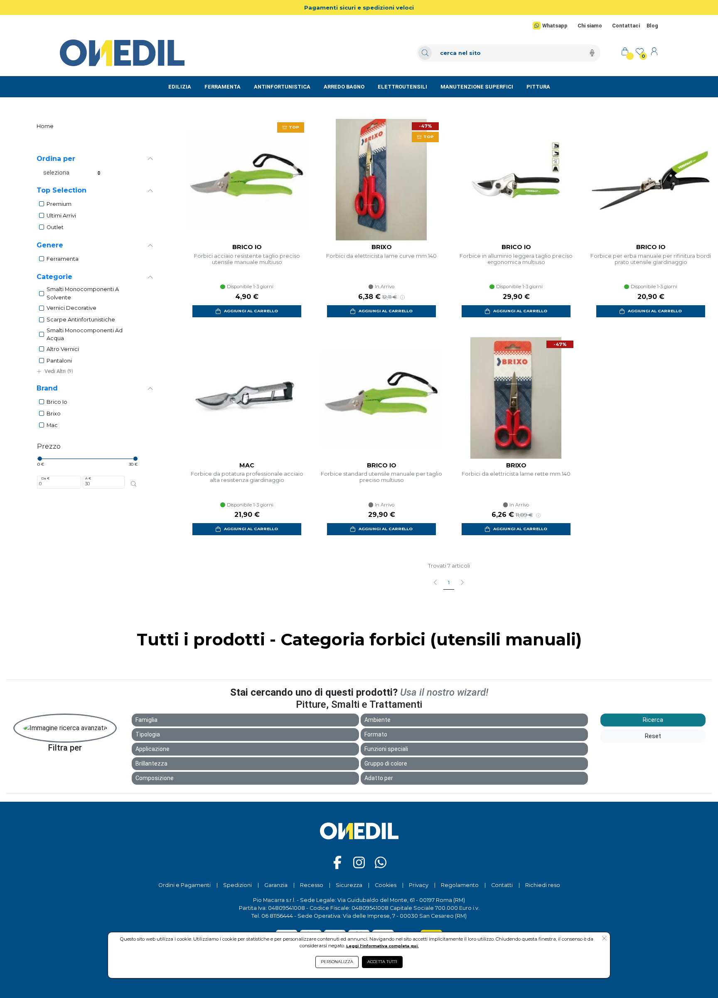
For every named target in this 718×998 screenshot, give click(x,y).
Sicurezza (349, 885)
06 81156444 (277, 916)
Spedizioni (237, 885)
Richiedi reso (542, 885)
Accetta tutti (382, 961)
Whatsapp (555, 25)
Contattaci (626, 25)
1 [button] (449, 582)
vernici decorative (71, 308)
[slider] (39, 459)
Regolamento (460, 885)
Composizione (154, 778)
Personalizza (337, 961)
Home (45, 126)
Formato (375, 734)
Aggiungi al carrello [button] (251, 311)
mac (52, 425)
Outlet (55, 227)
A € (88, 478)
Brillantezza (151, 763)
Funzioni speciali (386, 749)
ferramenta (63, 259)
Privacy (418, 885)
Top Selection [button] (61, 190)
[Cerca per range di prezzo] (133, 484)
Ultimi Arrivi (61, 215)
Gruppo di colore (385, 763)
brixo (54, 413)
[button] (604, 939)
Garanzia (276, 885)
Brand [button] (47, 388)
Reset (653, 736)
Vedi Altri (58, 371)
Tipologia (147, 734)
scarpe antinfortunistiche (81, 319)
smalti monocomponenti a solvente (83, 293)
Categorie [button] (54, 277)
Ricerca (653, 719)
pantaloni (59, 361)
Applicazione (152, 749)
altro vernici (63, 349)
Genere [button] (50, 245)
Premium (59, 204)
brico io (57, 402)
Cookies (385, 885)
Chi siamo (590, 25)
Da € (45, 478)
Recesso (311, 885)
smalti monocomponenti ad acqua (85, 334)
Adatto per (378, 778)
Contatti (502, 885)
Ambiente (377, 719)
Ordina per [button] (56, 159)
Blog (652, 25)
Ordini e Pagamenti (184, 885)
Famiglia (146, 719)
